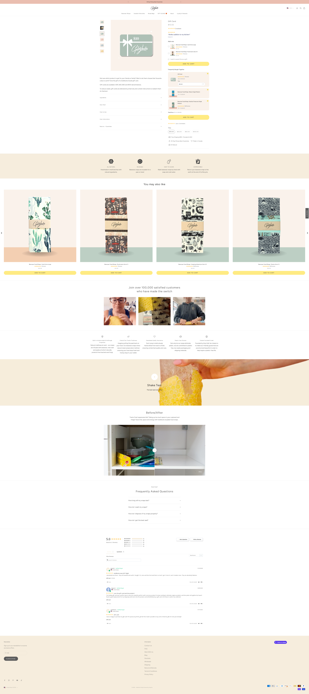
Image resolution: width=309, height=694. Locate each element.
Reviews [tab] (109, 552)
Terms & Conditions (150, 671)
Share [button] (109, 582)
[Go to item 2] (102, 28)
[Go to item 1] (102, 22)
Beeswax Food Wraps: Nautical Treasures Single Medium (190, 102)
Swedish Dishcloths (139, 13)
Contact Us (148, 646)
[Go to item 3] (102, 33)
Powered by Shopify (148, 687)
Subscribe (11, 659)
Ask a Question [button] (183, 539)
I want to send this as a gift (178, 59)
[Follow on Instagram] (9, 680)
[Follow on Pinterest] (13, 680)
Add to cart (188, 64)
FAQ (145, 649)
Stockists (147, 658)
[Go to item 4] (102, 39)
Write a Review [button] (197, 539)
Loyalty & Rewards (182, 13)
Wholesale (147, 661)
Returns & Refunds (150, 668)
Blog (145, 655)
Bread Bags (151, 13)
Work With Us (148, 652)
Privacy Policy (148, 674)
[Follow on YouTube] (17, 680)
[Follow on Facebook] (4, 680)
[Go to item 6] (102, 51)
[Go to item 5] (102, 45)
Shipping (147, 665)
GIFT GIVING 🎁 (162, 13)
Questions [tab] (119, 552)
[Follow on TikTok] (21, 680)
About (172, 13)
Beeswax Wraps (126, 13)
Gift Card (108, 578)
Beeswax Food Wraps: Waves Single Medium (189, 92)
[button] (199, 582)
